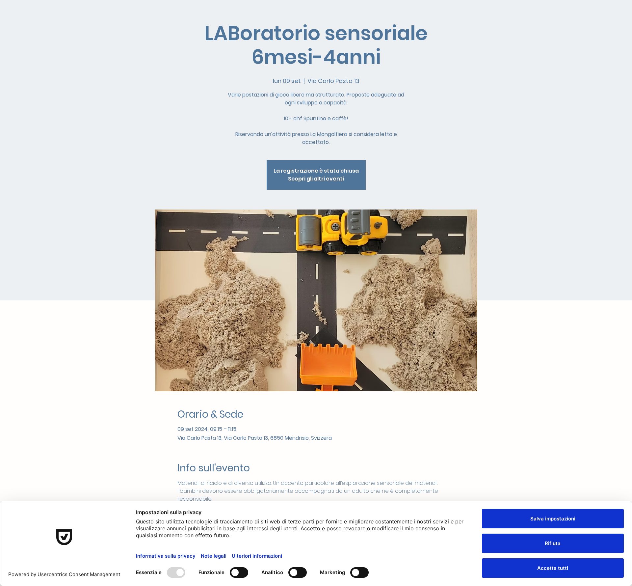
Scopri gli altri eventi (316, 178)
